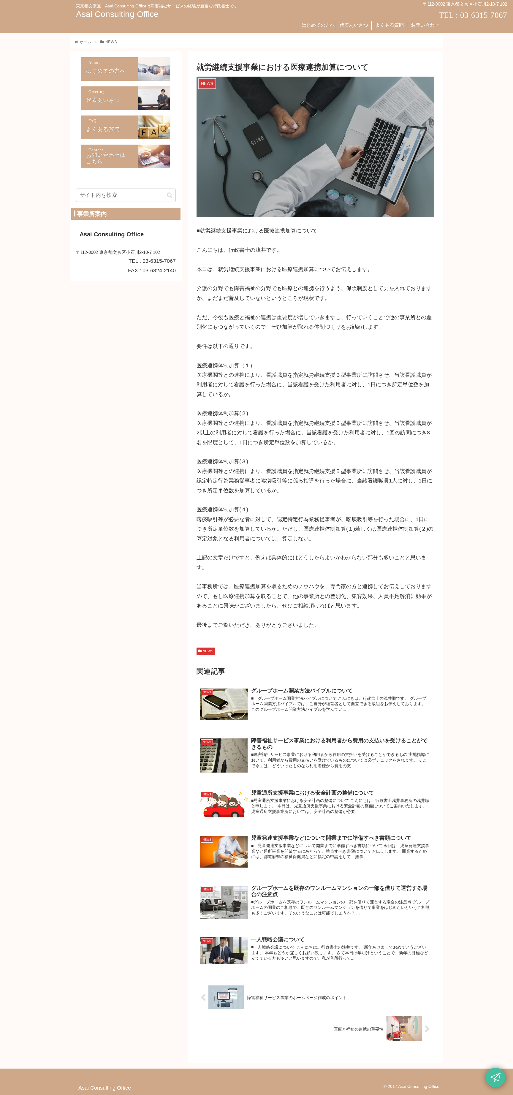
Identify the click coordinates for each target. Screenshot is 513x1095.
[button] (169, 195)
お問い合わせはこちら (106, 158)
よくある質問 (103, 129)
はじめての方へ (106, 71)
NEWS (207, 651)
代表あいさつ (103, 100)
